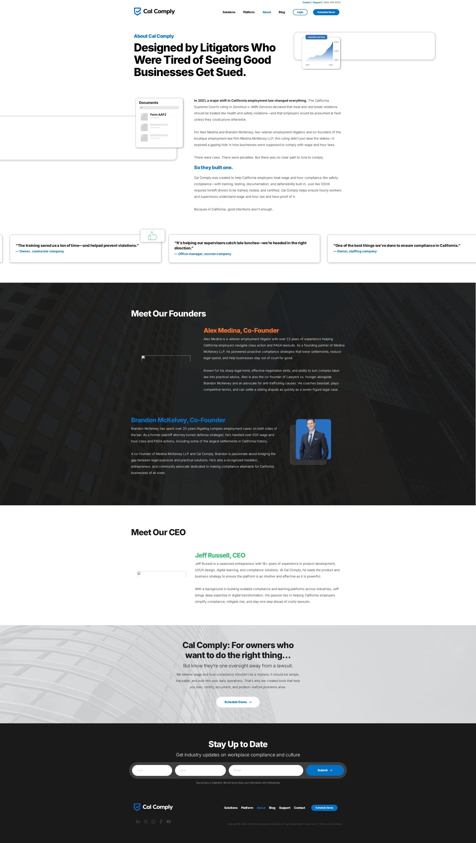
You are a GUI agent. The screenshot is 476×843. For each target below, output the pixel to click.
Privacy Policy (309, 824)
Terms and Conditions (330, 824)
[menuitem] (229, 12)
